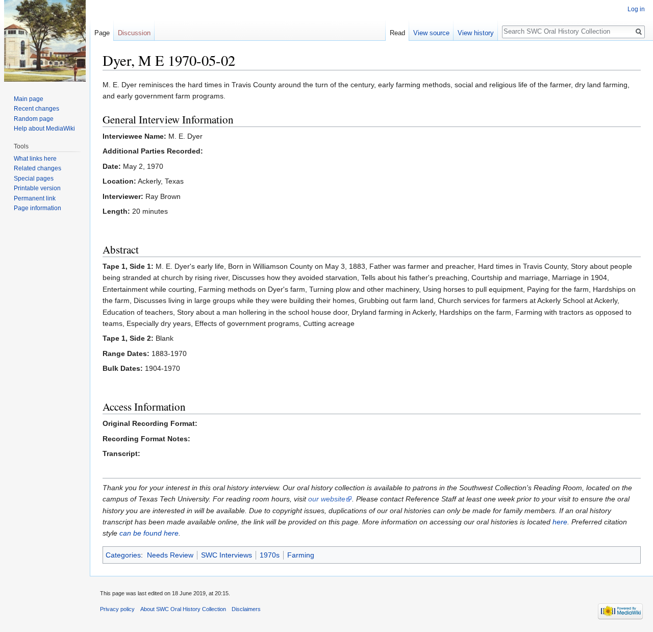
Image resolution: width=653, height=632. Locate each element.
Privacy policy (117, 609)
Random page (34, 118)
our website (326, 499)
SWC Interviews (226, 555)
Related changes (37, 168)
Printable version (37, 188)
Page (102, 33)
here (559, 522)
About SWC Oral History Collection (183, 609)
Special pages (34, 178)
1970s (270, 555)
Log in (636, 9)
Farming (300, 555)
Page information (37, 208)
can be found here (149, 533)
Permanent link (35, 198)
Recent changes (36, 108)
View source (431, 33)
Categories (123, 555)
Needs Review (170, 555)
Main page (28, 99)
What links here (35, 158)
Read (397, 33)
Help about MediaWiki (44, 128)
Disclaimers (246, 609)
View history (476, 33)
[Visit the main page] (45, 41)
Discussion (134, 33)
